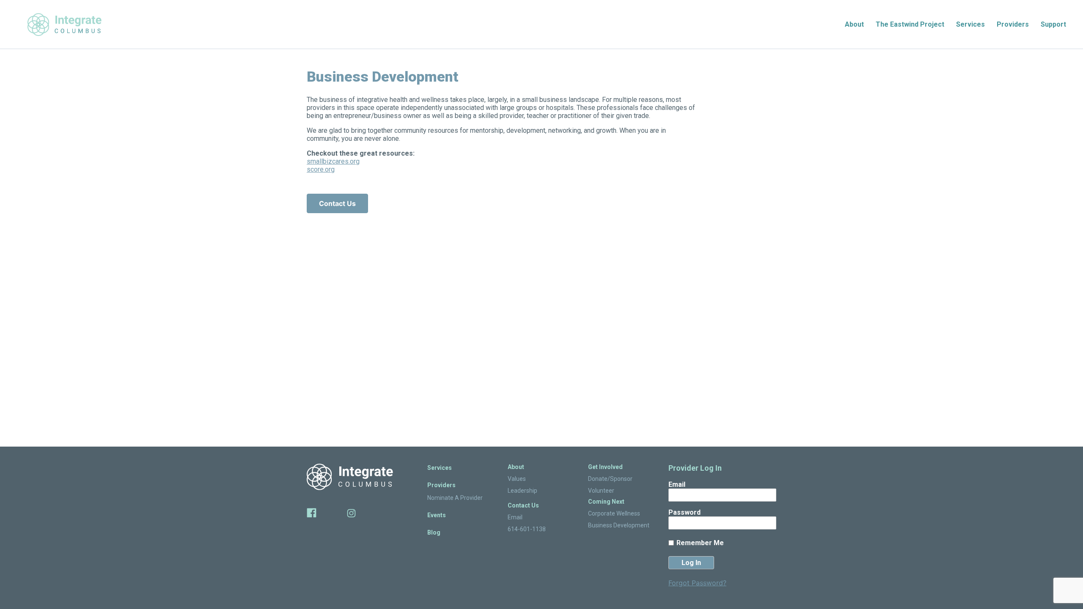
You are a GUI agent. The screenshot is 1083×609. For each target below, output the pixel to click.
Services (970, 24)
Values (517, 478)
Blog (433, 532)
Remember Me (700, 543)
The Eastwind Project (910, 24)
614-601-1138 (527, 529)
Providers (1013, 24)
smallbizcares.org (333, 161)
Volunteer (601, 490)
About (854, 24)
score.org (321, 169)
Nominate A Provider (455, 497)
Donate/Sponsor (610, 478)
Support (1053, 24)
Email (515, 517)
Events (436, 515)
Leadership (522, 490)
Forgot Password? (697, 583)
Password (684, 512)
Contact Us (337, 203)
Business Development (618, 525)
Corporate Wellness (614, 513)
